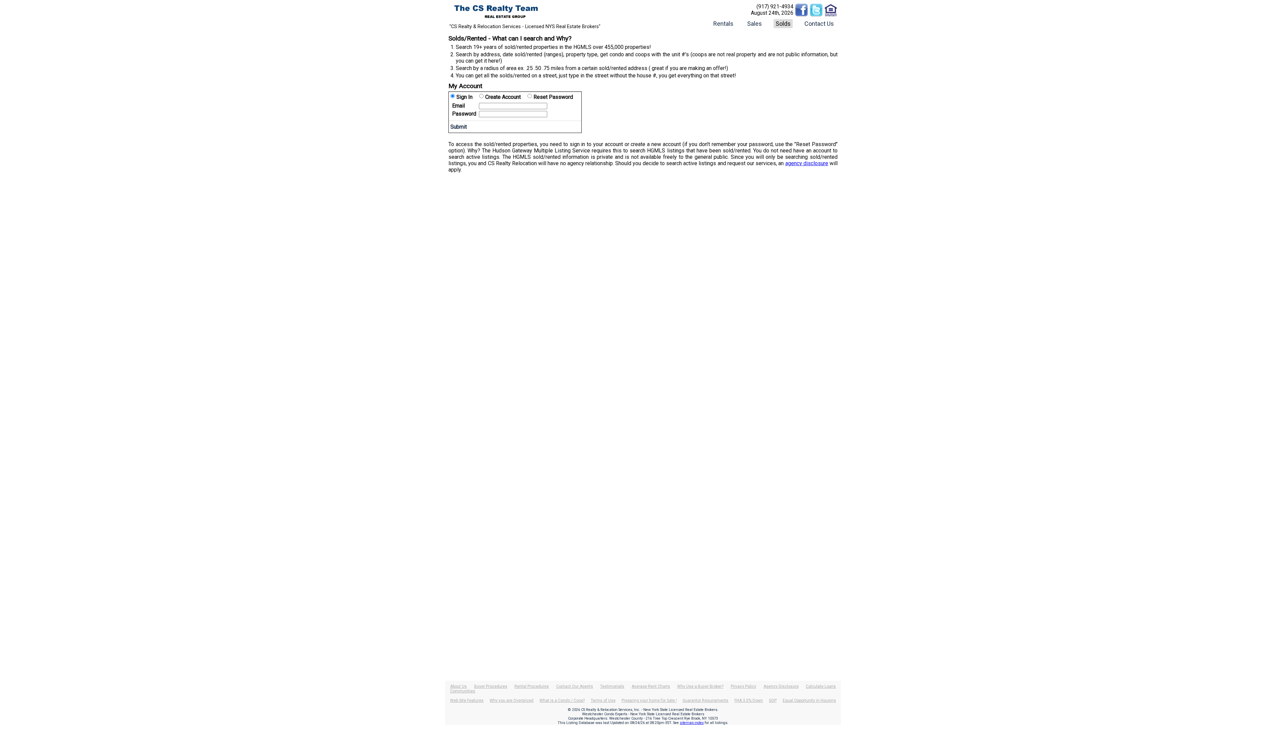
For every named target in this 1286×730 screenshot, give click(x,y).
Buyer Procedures (490, 686)
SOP (773, 700)
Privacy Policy (743, 686)
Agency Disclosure (781, 686)
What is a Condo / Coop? (562, 700)
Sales (754, 23)
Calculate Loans (821, 686)
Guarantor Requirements (705, 700)
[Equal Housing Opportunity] (831, 6)
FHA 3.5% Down (748, 700)
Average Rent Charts (651, 686)
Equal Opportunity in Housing (809, 700)
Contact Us (819, 23)
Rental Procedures (531, 686)
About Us (458, 686)
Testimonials (612, 686)
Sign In (464, 97)
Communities (462, 691)
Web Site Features (467, 700)
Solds (783, 23)
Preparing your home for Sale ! (649, 700)
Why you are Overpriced (511, 700)
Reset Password (553, 97)
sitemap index (692, 723)
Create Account (503, 97)
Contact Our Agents (574, 686)
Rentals (723, 23)
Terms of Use (603, 700)
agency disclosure (806, 163)
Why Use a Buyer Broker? (700, 686)
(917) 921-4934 (775, 6)
